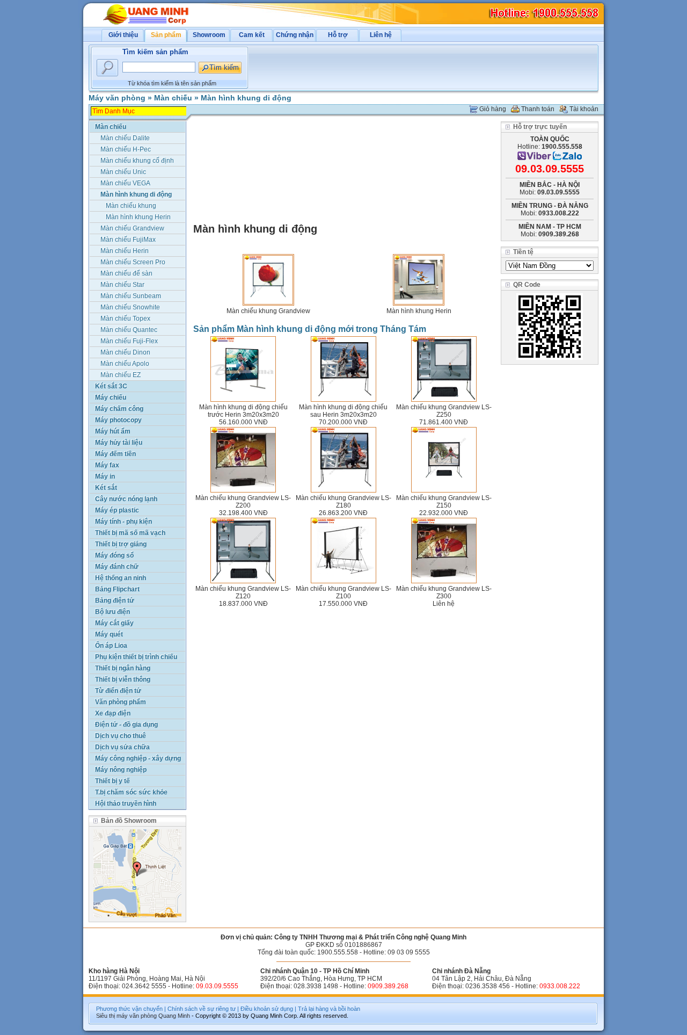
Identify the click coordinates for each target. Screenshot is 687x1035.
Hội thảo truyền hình (125, 803)
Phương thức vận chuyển (129, 1008)
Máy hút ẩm (112, 431)
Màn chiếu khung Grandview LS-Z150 (444, 501)
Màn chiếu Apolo (124, 363)
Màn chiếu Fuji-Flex (129, 341)
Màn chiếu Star (122, 284)
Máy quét (109, 634)
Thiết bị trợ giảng (121, 544)
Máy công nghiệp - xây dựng (138, 758)
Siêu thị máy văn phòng (126, 1015)
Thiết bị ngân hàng (122, 668)
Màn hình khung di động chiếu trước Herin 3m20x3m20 (243, 410)
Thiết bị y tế (112, 781)
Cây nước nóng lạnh (126, 499)
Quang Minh (174, 1015)
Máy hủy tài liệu (118, 442)
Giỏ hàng (492, 109)
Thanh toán (537, 109)
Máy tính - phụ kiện (123, 521)
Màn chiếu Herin (124, 251)
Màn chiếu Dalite (125, 138)
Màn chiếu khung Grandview (268, 311)
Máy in (105, 476)
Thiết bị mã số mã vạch (130, 533)
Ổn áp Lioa (111, 645)
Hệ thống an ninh (120, 578)
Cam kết (252, 35)
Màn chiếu (173, 97)
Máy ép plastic (117, 510)
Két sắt (106, 487)
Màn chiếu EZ (120, 375)
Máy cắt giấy (114, 623)
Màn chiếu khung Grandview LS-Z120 (243, 592)
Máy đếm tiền (115, 454)
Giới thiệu (123, 35)
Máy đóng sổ (114, 555)
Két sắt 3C (111, 386)
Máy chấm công (119, 408)
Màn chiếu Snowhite (130, 307)
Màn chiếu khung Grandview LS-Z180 (343, 501)
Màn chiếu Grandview (132, 228)
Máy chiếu (110, 397)
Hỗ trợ (338, 35)
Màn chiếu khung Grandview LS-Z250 (444, 410)
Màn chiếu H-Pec (125, 149)
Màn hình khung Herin (418, 311)
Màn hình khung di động (246, 97)
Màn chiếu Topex (125, 318)
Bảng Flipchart (117, 589)
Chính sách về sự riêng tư (201, 1008)
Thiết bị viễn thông (122, 679)
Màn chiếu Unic (123, 172)
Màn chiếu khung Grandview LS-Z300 (444, 592)
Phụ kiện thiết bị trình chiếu (136, 657)
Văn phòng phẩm (120, 702)
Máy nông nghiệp (121, 769)
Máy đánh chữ (116, 566)
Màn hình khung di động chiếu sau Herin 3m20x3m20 (343, 410)
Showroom (209, 35)
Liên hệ (381, 35)
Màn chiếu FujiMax (128, 239)
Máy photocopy (118, 420)
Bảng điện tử (114, 600)
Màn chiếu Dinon (125, 352)
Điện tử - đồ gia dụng (126, 724)
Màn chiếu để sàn (126, 273)
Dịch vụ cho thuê (120, 736)
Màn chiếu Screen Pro (132, 262)
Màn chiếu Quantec (128, 330)
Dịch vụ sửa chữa (122, 747)
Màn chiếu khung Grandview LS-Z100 (343, 592)
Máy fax (107, 465)
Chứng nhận (294, 35)
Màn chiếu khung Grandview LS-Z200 (243, 501)
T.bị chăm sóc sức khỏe (131, 792)
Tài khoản (583, 109)
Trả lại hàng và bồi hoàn (329, 1008)
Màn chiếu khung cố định (137, 160)
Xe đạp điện (112, 713)
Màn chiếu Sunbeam (130, 296)
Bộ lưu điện (112, 612)
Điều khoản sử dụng (266, 1008)
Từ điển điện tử (118, 690)
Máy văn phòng (117, 97)
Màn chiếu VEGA (125, 183)
